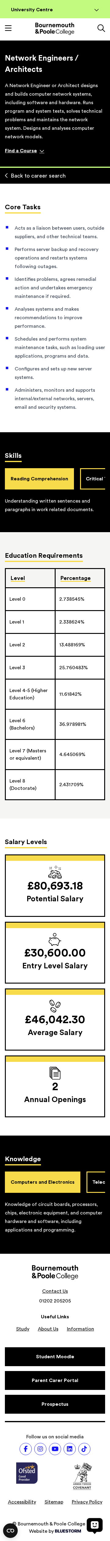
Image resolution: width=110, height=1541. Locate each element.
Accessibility (22, 1502)
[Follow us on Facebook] (26, 1449)
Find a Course (21, 150)
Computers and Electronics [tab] (43, 1182)
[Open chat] (95, 1526)
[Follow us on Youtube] (55, 1449)
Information (80, 1329)
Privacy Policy (87, 1502)
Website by (41, 1531)
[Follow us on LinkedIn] (70, 1449)
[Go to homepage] (54, 28)
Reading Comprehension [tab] (39, 478)
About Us (48, 1329)
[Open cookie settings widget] (10, 1530)
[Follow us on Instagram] (40, 1449)
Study (22, 1329)
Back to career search (38, 175)
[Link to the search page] (101, 29)
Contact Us (55, 1291)
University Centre (32, 9)
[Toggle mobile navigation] (8, 29)
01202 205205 (55, 1301)
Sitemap (54, 1502)
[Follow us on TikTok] (84, 1449)
